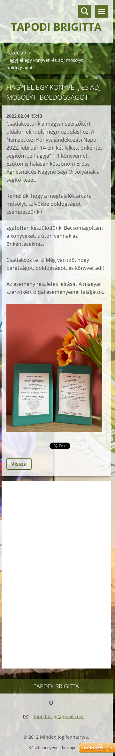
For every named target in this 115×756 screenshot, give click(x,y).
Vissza (19, 463)
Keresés (84, 11)
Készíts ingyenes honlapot (53, 747)
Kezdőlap (16, 53)
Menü (101, 11)
